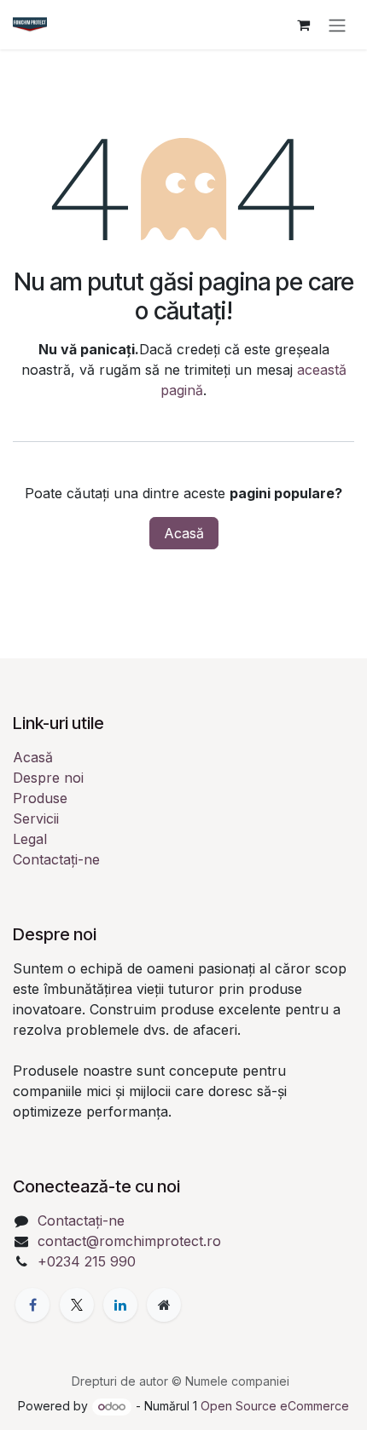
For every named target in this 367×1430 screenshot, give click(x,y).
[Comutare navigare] (337, 25)
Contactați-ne (56, 859)
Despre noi (48, 777)
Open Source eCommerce (275, 1405)
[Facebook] (32, 1305)
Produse (40, 798)
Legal (30, 838)
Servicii (36, 818)
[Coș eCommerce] (303, 25)
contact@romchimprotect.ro (129, 1240)
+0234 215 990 (87, 1261)
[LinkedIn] (120, 1305)
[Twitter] (77, 1305)
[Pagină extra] (164, 1305)
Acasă (184, 533)
